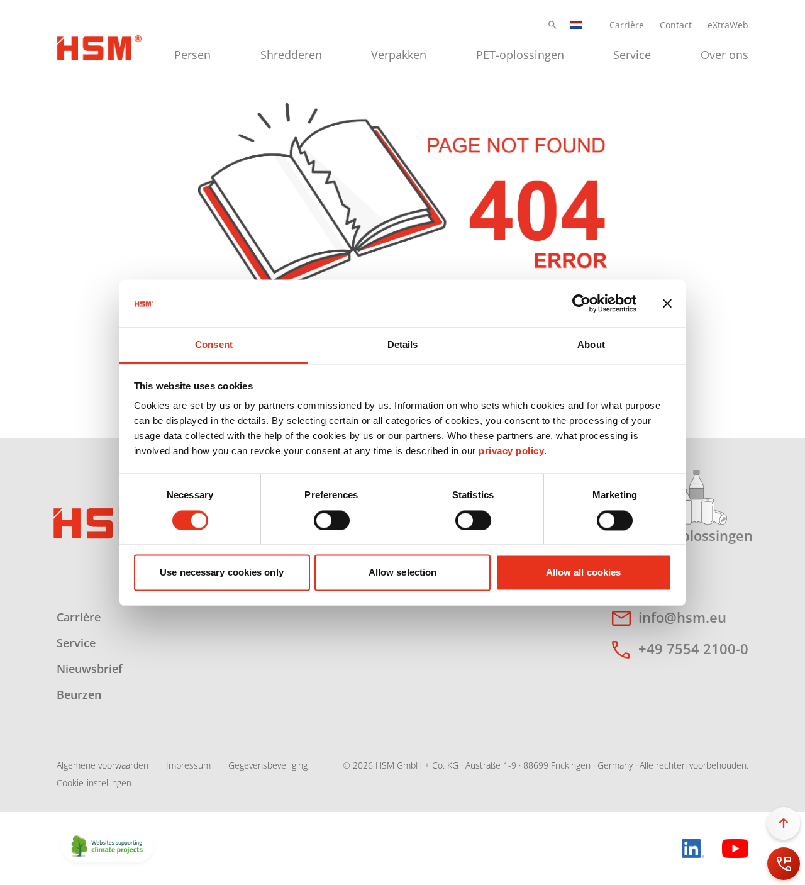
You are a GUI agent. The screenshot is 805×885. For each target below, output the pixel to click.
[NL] (576, 25)
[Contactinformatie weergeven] (783, 863)
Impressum (188, 765)
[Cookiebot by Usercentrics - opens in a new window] (581, 303)
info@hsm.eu (682, 617)
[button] (552, 24)
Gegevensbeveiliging (268, 765)
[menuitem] (192, 53)
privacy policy (511, 451)
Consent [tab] (214, 345)
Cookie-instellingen (94, 783)
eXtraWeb (728, 25)
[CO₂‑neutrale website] (107, 847)
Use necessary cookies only (222, 572)
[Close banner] (667, 303)
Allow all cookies (583, 572)
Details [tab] (402, 345)
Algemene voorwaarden (102, 765)
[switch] (332, 520)
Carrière (626, 25)
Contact (676, 25)
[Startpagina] (99, 45)
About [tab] (591, 345)
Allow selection (403, 572)
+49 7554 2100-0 (693, 648)
